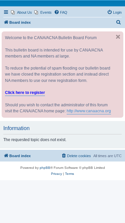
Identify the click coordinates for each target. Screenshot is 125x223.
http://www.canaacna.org (89, 111)
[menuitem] (21, 12)
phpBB (45, 168)
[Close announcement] (118, 37)
